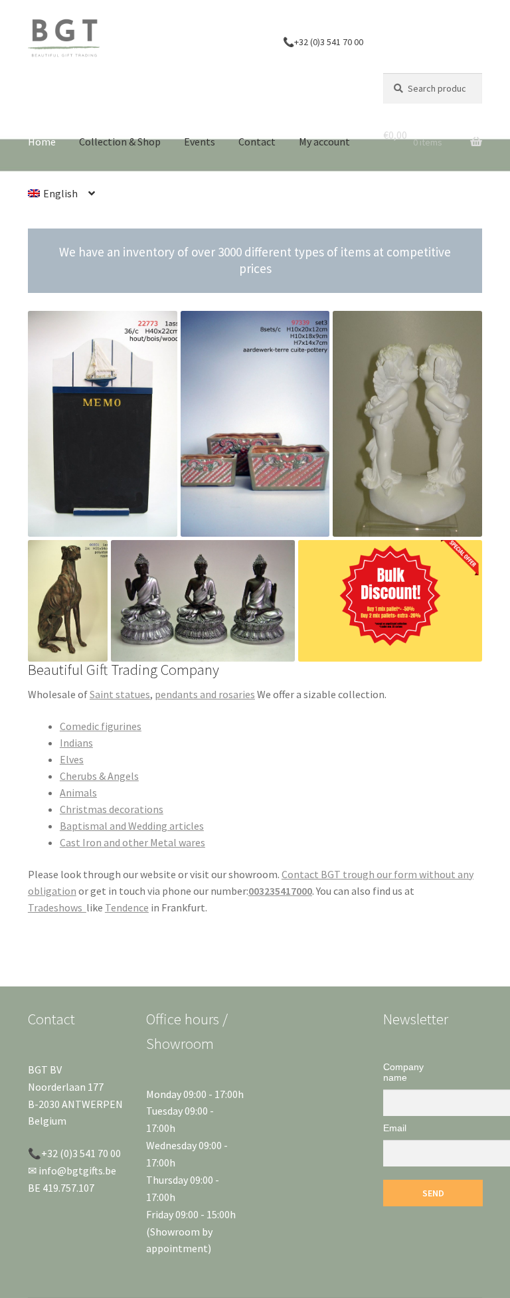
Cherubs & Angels (99, 776)
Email (394, 1128)
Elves (72, 759)
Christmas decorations (111, 809)
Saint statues (120, 694)
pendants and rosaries (205, 694)
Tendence (127, 907)
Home (42, 141)
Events (199, 141)
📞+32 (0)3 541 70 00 (323, 42)
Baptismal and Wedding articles (132, 825)
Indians (76, 742)
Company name (403, 1072)
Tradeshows (57, 907)
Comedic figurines (100, 726)
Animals (78, 792)
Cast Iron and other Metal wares (132, 842)
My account (324, 141)
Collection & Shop (120, 141)
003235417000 (280, 890)
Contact (257, 141)
